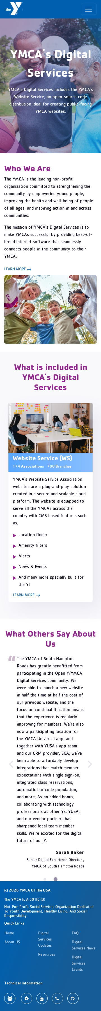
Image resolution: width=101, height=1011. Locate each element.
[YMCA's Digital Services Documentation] (9, 998)
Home (9, 933)
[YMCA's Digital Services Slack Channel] (26, 998)
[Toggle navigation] (89, 9)
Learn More (15, 269)
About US (12, 942)
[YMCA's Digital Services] (15, 9)
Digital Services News (83, 945)
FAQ (75, 933)
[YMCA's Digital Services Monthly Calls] (57, 998)
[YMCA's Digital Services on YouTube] (42, 998)
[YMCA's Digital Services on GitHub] (73, 998)
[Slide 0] (44, 879)
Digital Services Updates (45, 940)
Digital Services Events (78, 964)
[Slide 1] (56, 879)
